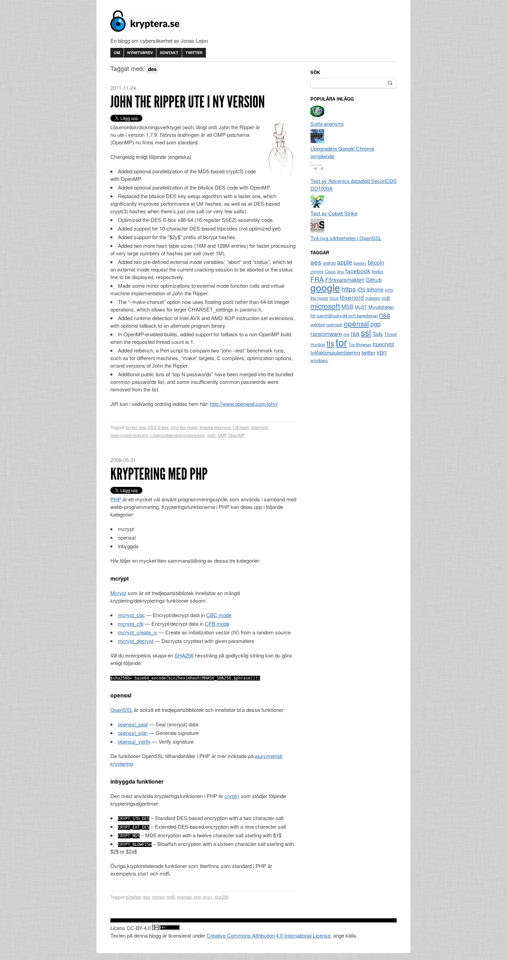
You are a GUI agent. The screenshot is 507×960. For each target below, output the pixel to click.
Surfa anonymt (327, 123)
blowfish (133, 897)
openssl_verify (134, 741)
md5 (211, 435)
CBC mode (218, 615)
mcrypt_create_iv (137, 632)
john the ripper (184, 427)
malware (372, 298)
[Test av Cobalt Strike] (317, 205)
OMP (222, 435)
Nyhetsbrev (140, 52)
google (325, 287)
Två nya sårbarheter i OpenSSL (345, 238)
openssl (184, 897)
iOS (361, 289)
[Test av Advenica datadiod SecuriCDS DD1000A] (317, 173)
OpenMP (236, 435)
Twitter (194, 52)
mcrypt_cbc (131, 615)
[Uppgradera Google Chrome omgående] (317, 140)
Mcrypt (118, 592)
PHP (115, 499)
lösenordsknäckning (129, 435)
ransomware (326, 333)
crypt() (232, 795)
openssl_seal (133, 724)
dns (340, 271)
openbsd (317, 324)
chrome (317, 271)
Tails (377, 333)
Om (117, 52)
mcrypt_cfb (130, 623)
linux (334, 298)
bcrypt (131, 427)
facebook (357, 270)
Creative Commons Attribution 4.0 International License (268, 935)
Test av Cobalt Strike (333, 213)
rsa (355, 333)
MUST (361, 307)
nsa (384, 314)
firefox (377, 271)
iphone (375, 289)
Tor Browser (360, 344)
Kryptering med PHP (159, 474)
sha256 (222, 897)
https (348, 288)
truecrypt (383, 344)
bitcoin (376, 262)
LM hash (241, 427)
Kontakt (169, 52)
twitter (368, 352)
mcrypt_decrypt (135, 640)
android (329, 263)
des (142, 427)
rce (346, 334)
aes (315, 261)
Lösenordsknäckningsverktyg (177, 435)
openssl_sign (133, 732)
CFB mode (217, 623)
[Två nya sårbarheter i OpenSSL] (317, 230)
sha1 (207, 897)
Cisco (330, 271)
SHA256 (184, 655)
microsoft (325, 305)
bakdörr (360, 263)
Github (374, 279)
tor (341, 342)
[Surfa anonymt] (317, 116)
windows (319, 360)
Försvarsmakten (345, 280)
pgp (375, 323)
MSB (347, 306)
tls (330, 342)
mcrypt (158, 897)
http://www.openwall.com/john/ (244, 403)
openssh (334, 324)
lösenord (259, 427)
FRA (317, 279)
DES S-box (158, 427)
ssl (366, 332)
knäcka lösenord (215, 427)
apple (344, 262)
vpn (382, 352)
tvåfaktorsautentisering (335, 352)
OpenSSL (121, 709)
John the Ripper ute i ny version (187, 102)
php (197, 897)
